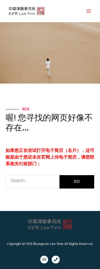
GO (77, 181)
